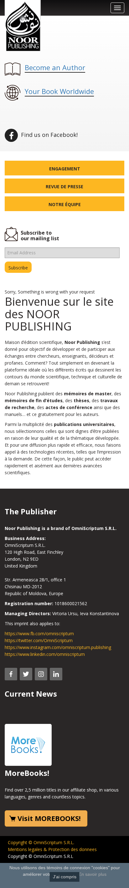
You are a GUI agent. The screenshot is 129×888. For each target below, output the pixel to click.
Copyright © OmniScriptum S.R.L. (41, 842)
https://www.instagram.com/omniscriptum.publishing (58, 647)
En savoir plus (92, 874)
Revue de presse (64, 187)
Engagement (64, 169)
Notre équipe (65, 204)
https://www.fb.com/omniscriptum (39, 633)
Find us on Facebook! (48, 134)
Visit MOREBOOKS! (49, 818)
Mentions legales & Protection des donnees (52, 849)
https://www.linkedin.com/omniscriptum (45, 654)
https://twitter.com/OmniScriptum (39, 640)
